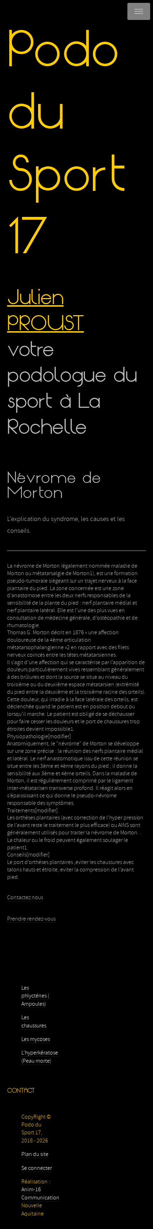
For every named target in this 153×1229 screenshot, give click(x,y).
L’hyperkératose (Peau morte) (39, 1056)
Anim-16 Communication (40, 1193)
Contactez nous (25, 897)
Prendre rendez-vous (31, 918)
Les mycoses (35, 1039)
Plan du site (34, 1154)
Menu (138, 11)
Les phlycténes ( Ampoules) (35, 995)
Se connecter (36, 1168)
